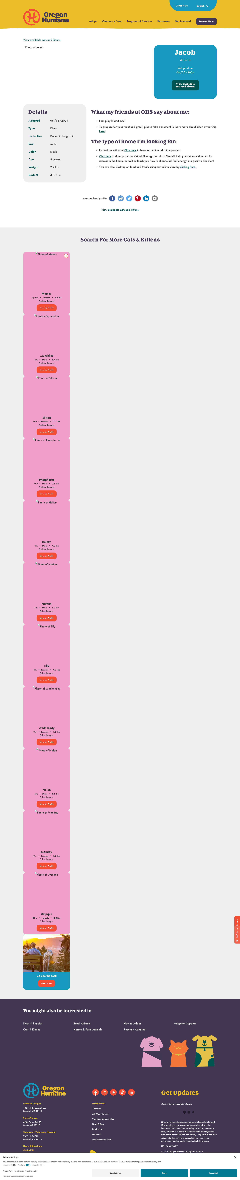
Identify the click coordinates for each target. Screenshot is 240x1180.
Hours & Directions (32, 1146)
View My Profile (47, 308)
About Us (96, 1108)
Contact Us (182, 5)
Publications (97, 1129)
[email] (155, 198)
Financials (96, 1134)
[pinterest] (138, 198)
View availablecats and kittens (185, 85)
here (102, 131)
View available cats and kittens (41, 40)
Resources (163, 21)
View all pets (46, 983)
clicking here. (188, 167)
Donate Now (206, 21)
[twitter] (129, 198)
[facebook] (112, 198)
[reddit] (121, 198)
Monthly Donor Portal (102, 1139)
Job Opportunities (100, 1113)
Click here (130, 150)
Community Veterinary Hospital (39, 1132)
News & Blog (98, 1124)
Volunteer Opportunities (103, 1119)
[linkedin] (146, 198)
